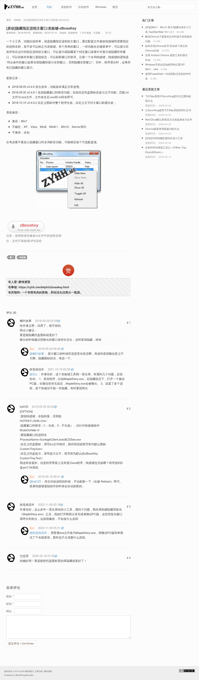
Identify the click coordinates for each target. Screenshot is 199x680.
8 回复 (97, 32)
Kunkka (30, 675)
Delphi (17, 19)
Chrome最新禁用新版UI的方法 (162, 129)
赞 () (108, 32)
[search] (191, 7)
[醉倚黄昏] (14, 8)
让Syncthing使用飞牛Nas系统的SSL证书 (168, 110)
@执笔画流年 (38, 533)
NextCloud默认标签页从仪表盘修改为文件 (168, 119)
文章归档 (38, 671)
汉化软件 (83, 7)
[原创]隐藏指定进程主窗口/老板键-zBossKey (41, 28)
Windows (100, 7)
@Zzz (33, 374)
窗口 (12, 257)
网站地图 (48, 671)
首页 (8, 19)
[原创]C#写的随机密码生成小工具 (164, 138)
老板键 (22, 257)
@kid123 (35, 481)
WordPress (20, 675)
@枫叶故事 (37, 353)
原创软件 (66, 7)
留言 (115, 7)
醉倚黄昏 (29, 671)
